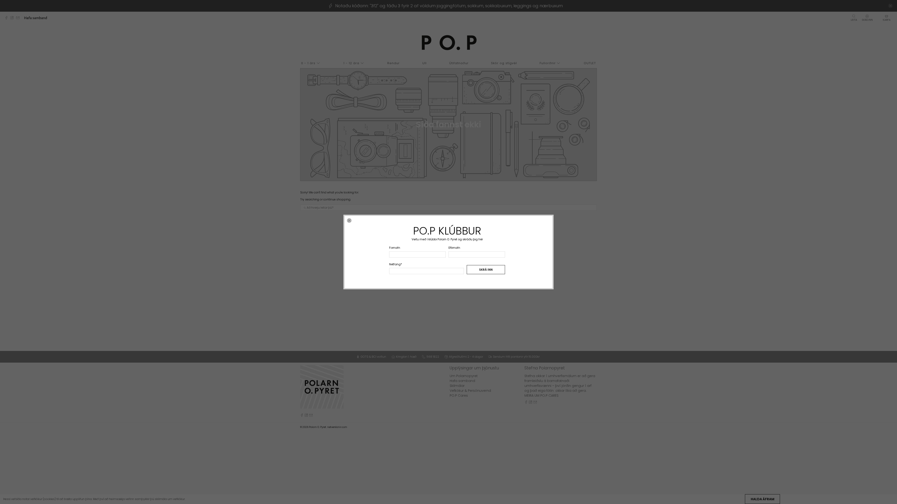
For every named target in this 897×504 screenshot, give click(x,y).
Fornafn (394, 248)
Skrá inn (486, 270)
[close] (349, 220)
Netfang (395, 264)
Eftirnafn (454, 248)
